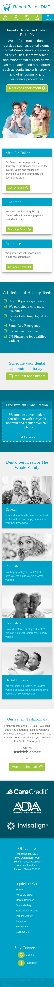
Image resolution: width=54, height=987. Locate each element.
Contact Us (22, 931)
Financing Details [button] (17, 229)
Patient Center (24, 915)
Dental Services (25, 900)
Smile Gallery (23, 905)
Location (21, 921)
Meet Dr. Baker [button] (16, 187)
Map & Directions (27, 865)
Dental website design (15, 980)
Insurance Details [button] (17, 267)
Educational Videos (27, 910)
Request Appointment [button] (25, 88)
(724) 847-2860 (31, 869)
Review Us (22, 926)
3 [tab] (31, 758)
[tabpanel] (27, 740)
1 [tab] (22, 758)
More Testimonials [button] (25, 767)
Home (19, 889)
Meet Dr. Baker (24, 894)
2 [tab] (27, 758)
